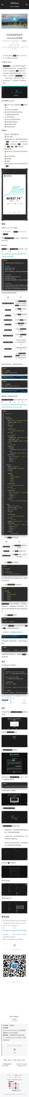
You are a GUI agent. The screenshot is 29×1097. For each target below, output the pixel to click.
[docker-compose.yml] (26, 396)
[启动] (26, 661)
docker (10, 1060)
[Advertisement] (14, 998)
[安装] (26, 224)
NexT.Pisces (15, 1079)
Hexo (9, 1079)
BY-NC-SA (14, 1037)
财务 (15, 1060)
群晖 (6, 1060)
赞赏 (14, 1019)
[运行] (26, 708)
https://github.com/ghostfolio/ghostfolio (14, 930)
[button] (2, 4)
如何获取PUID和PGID (16, 632)
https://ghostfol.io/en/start (14, 939)
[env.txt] (26, 245)
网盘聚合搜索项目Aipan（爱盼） (7, 1065)
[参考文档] (26, 917)
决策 (24, 1060)
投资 (19, 1060)
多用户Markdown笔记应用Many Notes (21, 1065)
